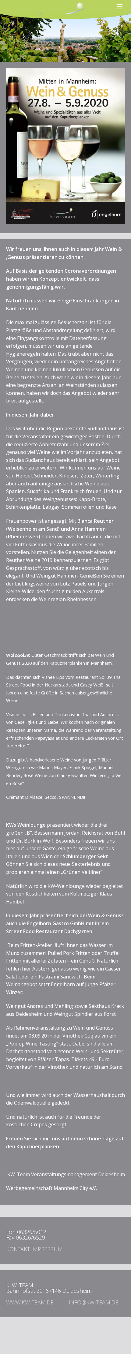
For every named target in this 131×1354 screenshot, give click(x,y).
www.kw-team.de (30, 1302)
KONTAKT (18, 1249)
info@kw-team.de (93, 1302)
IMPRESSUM (47, 1249)
